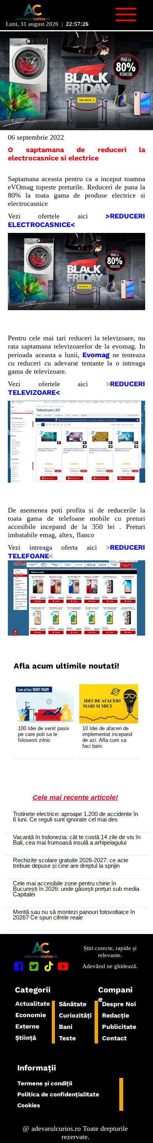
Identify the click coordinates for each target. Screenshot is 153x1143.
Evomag (95, 355)
